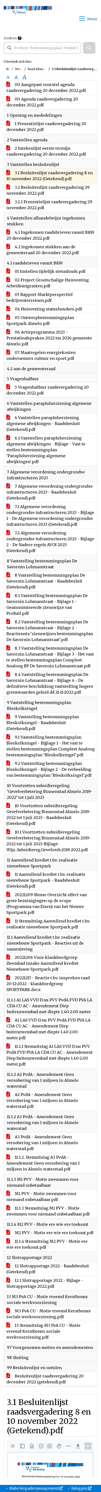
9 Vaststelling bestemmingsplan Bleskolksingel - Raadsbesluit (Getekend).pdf (42, 722)
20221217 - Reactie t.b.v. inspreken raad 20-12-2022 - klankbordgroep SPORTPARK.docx (48, 983)
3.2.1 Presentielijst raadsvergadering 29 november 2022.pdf (49, 204)
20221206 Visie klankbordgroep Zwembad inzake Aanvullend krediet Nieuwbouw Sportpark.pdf (42, 963)
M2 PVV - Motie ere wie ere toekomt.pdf (53, 1232)
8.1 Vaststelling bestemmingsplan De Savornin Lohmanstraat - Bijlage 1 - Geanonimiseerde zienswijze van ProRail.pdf (47, 604)
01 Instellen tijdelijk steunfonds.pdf (49, 271)
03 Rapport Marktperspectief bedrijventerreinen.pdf (39, 297)
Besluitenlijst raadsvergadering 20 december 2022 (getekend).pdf (45, 1379)
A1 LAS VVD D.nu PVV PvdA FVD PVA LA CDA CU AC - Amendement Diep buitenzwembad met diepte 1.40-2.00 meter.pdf (48, 1029)
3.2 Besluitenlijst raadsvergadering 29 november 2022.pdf (47, 190)
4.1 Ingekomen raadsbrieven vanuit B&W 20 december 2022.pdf (50, 235)
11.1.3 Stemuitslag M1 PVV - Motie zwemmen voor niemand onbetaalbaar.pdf (47, 1211)
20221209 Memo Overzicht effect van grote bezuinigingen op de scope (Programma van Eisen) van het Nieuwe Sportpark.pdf (46, 903)
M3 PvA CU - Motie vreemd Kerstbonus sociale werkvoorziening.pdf (48, 1313)
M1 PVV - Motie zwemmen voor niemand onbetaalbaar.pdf (41, 1196)
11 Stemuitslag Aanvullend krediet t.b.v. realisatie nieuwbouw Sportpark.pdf (48, 924)
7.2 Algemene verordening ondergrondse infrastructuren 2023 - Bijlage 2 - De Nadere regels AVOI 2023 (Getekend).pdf (50, 541)
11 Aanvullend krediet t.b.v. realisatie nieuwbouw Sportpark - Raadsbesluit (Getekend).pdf (45, 880)
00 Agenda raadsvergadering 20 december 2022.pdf (42, 102)
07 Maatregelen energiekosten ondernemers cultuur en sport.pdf (41, 355)
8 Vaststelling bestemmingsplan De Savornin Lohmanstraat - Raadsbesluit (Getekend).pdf (45, 581)
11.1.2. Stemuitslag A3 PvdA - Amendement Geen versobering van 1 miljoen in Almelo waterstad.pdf (43, 1163)
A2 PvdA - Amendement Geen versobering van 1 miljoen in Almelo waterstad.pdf (42, 1100)
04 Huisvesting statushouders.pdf (48, 309)
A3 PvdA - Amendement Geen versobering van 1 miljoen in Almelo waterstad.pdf (42, 1142)
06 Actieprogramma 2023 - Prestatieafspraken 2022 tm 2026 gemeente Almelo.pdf (49, 338)
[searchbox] (42, 48)
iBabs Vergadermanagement (34, 1488)
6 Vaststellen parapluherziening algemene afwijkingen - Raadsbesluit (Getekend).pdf (43, 423)
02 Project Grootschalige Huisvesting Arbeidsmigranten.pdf (47, 283)
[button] (89, 48)
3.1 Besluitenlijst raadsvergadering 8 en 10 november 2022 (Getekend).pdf (49, 175)
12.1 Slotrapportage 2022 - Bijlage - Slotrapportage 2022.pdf (44, 1283)
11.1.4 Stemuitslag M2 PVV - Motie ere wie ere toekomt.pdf (47, 1244)
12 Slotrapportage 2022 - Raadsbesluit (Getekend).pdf (47, 1268)
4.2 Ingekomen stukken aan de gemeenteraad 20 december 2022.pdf (42, 249)
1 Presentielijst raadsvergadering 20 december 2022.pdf (46, 126)
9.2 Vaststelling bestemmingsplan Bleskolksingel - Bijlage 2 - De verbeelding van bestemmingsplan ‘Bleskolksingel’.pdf (48, 769)
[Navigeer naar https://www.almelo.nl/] (28, 18)
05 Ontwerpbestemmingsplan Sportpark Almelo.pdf (40, 320)
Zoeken (10, 38)
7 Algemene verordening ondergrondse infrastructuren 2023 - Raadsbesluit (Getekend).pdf (49, 492)
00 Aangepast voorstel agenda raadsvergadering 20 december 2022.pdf (46, 87)
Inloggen (79, 1488)
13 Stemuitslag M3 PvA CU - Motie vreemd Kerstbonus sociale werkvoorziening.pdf (43, 1331)
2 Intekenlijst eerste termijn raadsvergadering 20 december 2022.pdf (46, 151)
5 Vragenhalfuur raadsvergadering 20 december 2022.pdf (47, 390)
